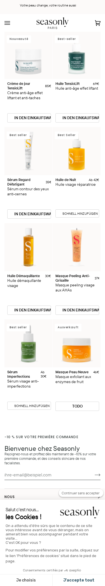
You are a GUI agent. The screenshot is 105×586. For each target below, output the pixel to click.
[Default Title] (28, 247)
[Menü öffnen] (12, 23)
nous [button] (9, 496)
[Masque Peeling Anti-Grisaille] (77, 247)
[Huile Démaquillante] (28, 247)
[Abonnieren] (93, 474)
